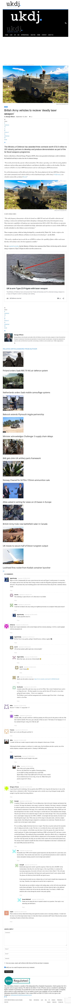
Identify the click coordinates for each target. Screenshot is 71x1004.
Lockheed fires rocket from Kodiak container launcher (26, 567)
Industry (48, 1002)
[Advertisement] (35, 50)
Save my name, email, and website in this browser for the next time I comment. (27, 963)
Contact (44, 35)
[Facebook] (4, 997)
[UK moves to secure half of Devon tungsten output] (35, 534)
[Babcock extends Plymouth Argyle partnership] (35, 403)
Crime (38, 35)
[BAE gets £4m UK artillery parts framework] (35, 447)
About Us (50, 35)
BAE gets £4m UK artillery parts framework (22, 458)
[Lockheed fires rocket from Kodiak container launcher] (35, 556)
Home (6, 35)
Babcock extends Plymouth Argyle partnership (23, 414)
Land (11, 35)
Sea (18, 35)
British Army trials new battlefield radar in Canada (25, 524)
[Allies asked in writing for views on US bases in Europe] (35, 490)
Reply (11, 590)
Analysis (33, 35)
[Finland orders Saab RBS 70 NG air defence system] (35, 359)
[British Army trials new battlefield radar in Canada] (35, 512)
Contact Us (60, 1002)
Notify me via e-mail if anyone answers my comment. (20, 967)
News (30, 1000)
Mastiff (25, 177)
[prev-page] (3, 571)
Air (15, 35)
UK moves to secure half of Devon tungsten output (25, 545)
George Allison (10, 116)
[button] (66, 23)
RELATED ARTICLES (11, 349)
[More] (35, 142)
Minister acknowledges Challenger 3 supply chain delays (28, 436)
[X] (14, 343)
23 (31, 116)
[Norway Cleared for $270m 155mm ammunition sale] (35, 468)
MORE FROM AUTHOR (28, 349)
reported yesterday (14, 246)
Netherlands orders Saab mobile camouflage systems (26, 392)
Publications (59, 1000)
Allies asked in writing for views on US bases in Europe (27, 502)
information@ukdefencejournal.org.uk (21, 995)
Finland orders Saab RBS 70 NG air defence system (25, 370)
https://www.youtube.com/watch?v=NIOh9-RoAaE (46, 679)
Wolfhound (57, 174)
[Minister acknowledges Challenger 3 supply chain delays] (35, 425)
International (25, 35)
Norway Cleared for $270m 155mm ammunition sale (26, 480)
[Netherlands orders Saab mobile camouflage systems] (35, 381)
